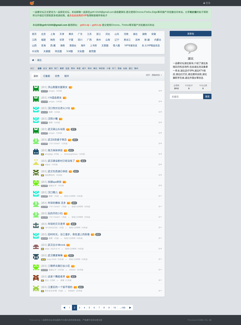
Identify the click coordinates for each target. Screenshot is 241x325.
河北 (107, 33)
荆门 (56, 68)
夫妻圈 (46, 51)
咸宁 (84, 68)
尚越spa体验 (54, 181)
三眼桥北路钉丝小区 (59, 265)
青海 (43, 45)
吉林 (137, 39)
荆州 (90, 68)
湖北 (135, 33)
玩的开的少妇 (55, 213)
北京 (43, 33)
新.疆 (147, 39)
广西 (89, 39)
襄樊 (62, 68)
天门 (114, 68)
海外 (83, 45)
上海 (52, 33)
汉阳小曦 (53, 118)
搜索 (207, 96)
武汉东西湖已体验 (58, 171)
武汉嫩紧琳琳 (55, 255)
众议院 (35, 51)
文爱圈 (104, 45)
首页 (34, 33)
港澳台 (72, 45)
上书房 (93, 45)
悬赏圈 (92, 51)
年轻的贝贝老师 (56, 223)
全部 (39, 68)
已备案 (46, 75)
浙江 (98, 33)
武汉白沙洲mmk (56, 244)
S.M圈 (69, 51)
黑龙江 (127, 39)
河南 (126, 33)
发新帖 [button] (190, 33)
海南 (62, 45)
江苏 (89, 33)
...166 (122, 307)
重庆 (71, 33)
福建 (43, 39)
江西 (34, 39)
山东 (117, 33)
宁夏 (71, 39)
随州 (136, 68)
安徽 (153, 33)
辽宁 (117, 39)
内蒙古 (157, 39)
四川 (80, 39)
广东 (80, 33)
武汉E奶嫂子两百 (57, 139)
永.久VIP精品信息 (151, 45)
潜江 (131, 68)
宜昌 (67, 68)
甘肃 (62, 39)
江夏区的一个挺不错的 (60, 287)
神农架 (102, 68)
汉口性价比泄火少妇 (59, 108)
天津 (62, 33)
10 (114, 307)
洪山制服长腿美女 (58, 87)
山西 (34, 45)
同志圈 (58, 51)
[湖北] (44, 87)
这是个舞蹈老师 (56, 276)
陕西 (52, 39)
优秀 (57, 75)
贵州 (98, 39)
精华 (66, 75)
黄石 (95, 68)
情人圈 (116, 45)
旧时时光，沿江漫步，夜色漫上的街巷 (69, 234)
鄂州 (73, 68)
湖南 (144, 33)
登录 (207, 2)
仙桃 (125, 68)
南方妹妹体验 (55, 150)
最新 (36, 75)
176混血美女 (55, 97)
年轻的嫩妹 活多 (57, 202)
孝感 (78, 68)
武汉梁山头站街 (56, 129)
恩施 (119, 68)
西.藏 (53, 45)
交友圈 (80, 51)
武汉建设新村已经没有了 (61, 160)
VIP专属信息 (130, 45)
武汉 (45, 68)
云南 (107, 39)
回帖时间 (156, 75)
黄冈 (51, 68)
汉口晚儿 (53, 192)
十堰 (108, 68)
